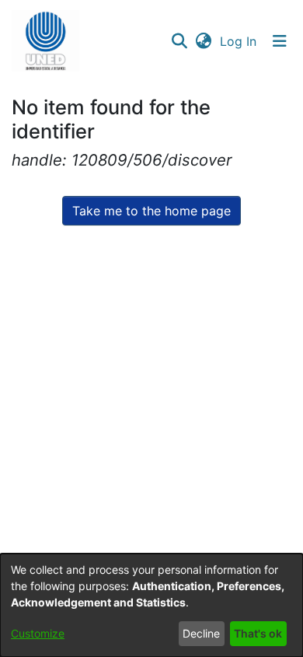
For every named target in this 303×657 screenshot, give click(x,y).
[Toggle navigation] (279, 41)
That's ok (258, 633)
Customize (37, 633)
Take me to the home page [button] (151, 210)
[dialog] (151, 605)
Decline (201, 633)
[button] (45, 41)
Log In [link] (239, 41)
